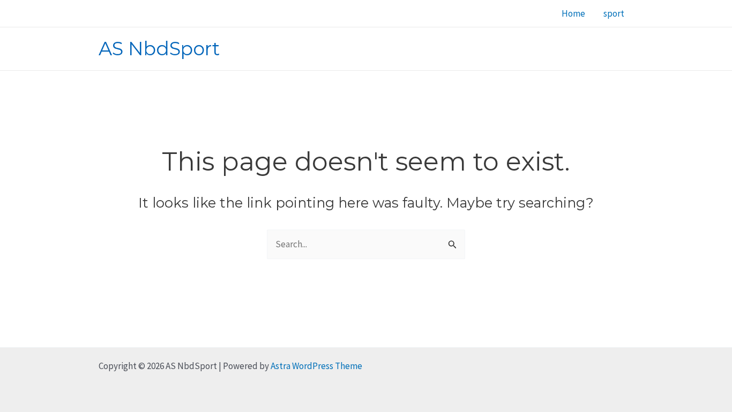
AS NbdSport (159, 48)
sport (613, 13)
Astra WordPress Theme (316, 366)
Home (573, 13)
